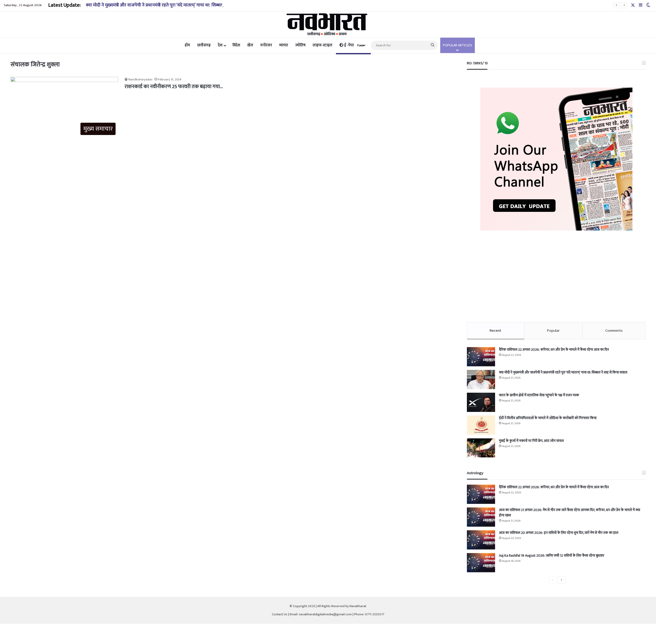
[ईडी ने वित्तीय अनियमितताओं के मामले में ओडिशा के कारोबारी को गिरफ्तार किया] (481, 425)
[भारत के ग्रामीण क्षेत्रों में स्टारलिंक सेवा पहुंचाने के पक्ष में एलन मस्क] (481, 402)
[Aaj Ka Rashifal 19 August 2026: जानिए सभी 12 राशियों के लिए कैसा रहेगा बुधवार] (481, 562)
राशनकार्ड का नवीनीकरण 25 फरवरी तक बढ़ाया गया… (174, 86)
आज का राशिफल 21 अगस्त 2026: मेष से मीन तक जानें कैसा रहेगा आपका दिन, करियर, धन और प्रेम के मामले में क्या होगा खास (569, 512)
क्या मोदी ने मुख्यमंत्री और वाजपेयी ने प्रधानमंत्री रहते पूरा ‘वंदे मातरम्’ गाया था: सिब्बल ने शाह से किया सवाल (173, 5)
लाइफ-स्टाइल (322, 45)
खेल (250, 45)
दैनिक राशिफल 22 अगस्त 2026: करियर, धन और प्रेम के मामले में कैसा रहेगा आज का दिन (554, 349)
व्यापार (283, 45)
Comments (614, 330)
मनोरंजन (266, 45)
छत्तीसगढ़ (204, 45)
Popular (553, 330)
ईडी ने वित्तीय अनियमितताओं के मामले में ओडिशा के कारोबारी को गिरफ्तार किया (548, 418)
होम (187, 45)
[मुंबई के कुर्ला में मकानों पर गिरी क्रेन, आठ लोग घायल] (481, 447)
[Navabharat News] (328, 24)
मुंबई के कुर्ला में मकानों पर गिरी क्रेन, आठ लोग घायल (531, 441)
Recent (495, 330)
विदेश (236, 45)
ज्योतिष (300, 45)
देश (220, 45)
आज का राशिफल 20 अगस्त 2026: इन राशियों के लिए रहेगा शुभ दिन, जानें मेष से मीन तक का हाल (558, 533)
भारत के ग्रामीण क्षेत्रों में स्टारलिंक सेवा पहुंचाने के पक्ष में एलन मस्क (539, 395)
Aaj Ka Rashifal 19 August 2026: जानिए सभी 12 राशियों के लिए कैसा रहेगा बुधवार (551, 555)
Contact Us (279, 614)
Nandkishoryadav (140, 79)
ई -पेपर (354, 45)
